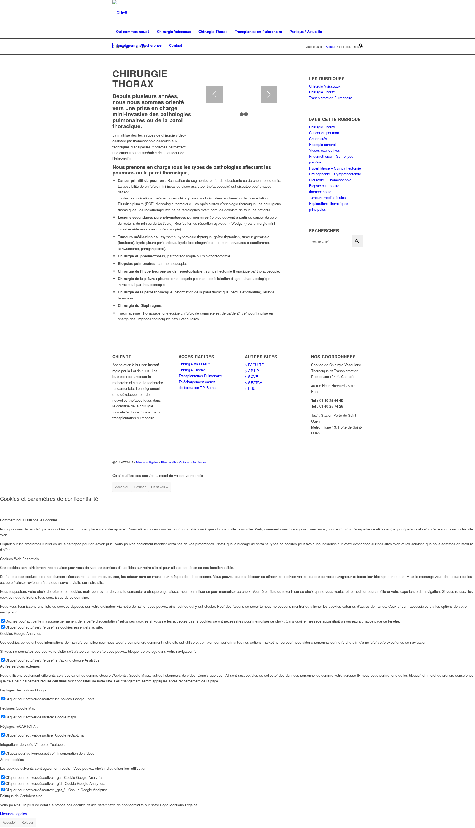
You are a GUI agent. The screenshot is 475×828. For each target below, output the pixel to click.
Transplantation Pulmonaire (330, 97)
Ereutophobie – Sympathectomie (335, 173)
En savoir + (159, 486)
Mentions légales (147, 462)
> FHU (250, 388)
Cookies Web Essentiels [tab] (19, 558)
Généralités (318, 138)
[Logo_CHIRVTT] (119, 12)
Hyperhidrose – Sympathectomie (335, 168)
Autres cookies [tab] (12, 759)
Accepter (121, 486)
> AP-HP (252, 370)
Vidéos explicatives (324, 150)
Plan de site (168, 462)
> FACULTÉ (254, 364)
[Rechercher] (359, 45)
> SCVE (251, 376)
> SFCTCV (253, 382)
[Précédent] (214, 94)
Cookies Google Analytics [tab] (20, 633)
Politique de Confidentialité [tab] (21, 795)
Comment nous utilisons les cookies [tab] (29, 520)
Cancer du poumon (324, 132)
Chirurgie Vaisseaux (325, 86)
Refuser (140, 486)
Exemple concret (322, 144)
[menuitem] (132, 31)
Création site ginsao (192, 462)
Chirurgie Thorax (322, 92)
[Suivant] (269, 94)
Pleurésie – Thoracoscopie (330, 179)
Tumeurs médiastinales (327, 197)
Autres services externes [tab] (20, 666)
